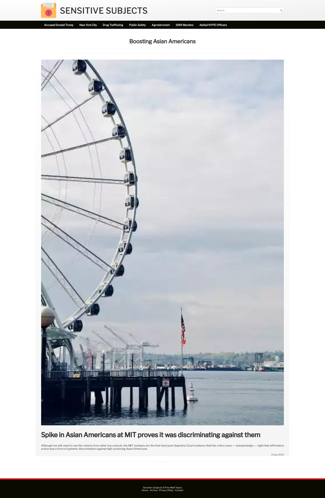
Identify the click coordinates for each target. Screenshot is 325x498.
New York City (88, 25)
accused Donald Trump (58, 25)
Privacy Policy (166, 490)
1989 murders (184, 25)
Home (145, 490)
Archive (154, 490)
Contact (179, 490)
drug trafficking (113, 25)
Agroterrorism (161, 25)
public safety (137, 25)
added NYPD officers (213, 25)
